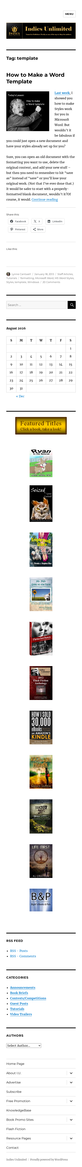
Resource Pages (18, 1138)
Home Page (15, 1064)
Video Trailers (21, 1014)
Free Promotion (18, 1101)
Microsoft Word (44, 278)
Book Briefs (19, 993)
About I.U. (13, 1073)
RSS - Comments (23, 956)
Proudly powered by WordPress (49, 1159)
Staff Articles (65, 274)
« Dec (20, 396)
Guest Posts (19, 1003)
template (20, 282)
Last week (62, 93)
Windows (33, 282)
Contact (12, 1147)
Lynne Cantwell (21, 274)
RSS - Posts (19, 951)
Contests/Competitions (28, 998)
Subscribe (14, 1092)
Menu (69, 13)
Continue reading (45, 199)
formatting (27, 278)
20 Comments (51, 282)
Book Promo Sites (20, 1120)
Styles (10, 282)
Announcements (22, 987)
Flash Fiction (16, 1129)
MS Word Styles (64, 278)
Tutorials (11, 278)
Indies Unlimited (16, 1159)
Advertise (13, 1082)
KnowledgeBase (18, 1110)
